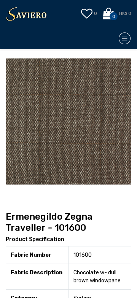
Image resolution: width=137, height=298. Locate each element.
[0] (109, 14)
